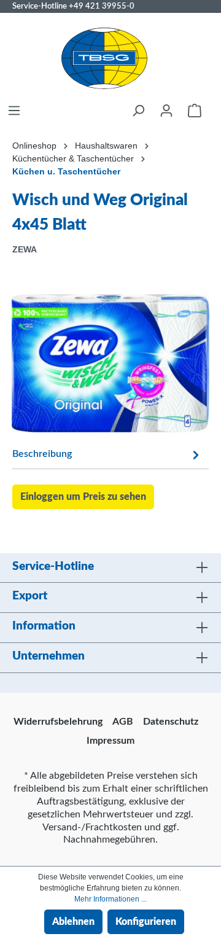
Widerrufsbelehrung (58, 722)
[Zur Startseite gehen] (104, 58)
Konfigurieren (145, 922)
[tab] (107, 453)
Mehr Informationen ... (110, 899)
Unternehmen (48, 656)
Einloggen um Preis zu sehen (83, 497)
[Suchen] (138, 110)
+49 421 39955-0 (101, 6)
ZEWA (24, 249)
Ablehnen (73, 922)
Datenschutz (170, 722)
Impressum (110, 741)
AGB (122, 722)
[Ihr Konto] (166, 110)
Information (44, 626)
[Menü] (14, 110)
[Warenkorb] (194, 110)
